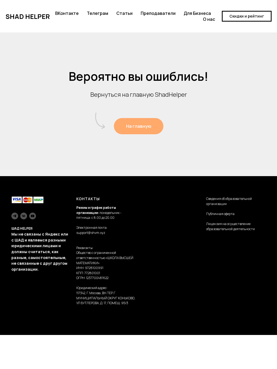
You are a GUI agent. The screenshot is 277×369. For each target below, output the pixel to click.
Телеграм (97, 13)
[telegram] (14, 216)
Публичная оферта (220, 214)
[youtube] (32, 216)
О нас (209, 19)
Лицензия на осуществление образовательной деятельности (230, 226)
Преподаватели (158, 13)
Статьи (124, 13)
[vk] (23, 216)
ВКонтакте (67, 13)
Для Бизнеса (197, 13)
